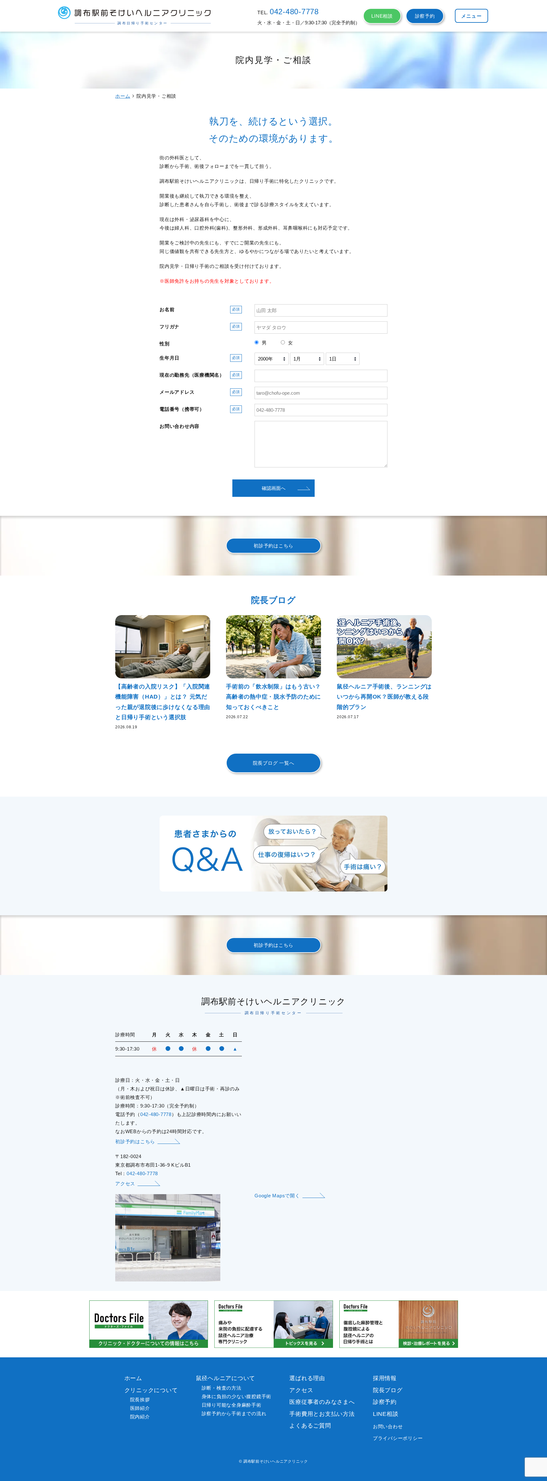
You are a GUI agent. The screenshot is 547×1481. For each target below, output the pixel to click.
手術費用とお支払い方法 (322, 1414)
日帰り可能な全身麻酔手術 (231, 1405)
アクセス (125, 1183)
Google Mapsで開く (277, 1195)
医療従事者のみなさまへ (322, 1402)
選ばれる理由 (307, 1378)
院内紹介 (140, 1416)
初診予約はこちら (273, 545)
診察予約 (425, 16)
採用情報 (385, 1378)
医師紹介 (140, 1408)
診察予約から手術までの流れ (234, 1413)
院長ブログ (388, 1390)
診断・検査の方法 (222, 1388)
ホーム (122, 96)
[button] (471, 15)
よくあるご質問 (310, 1425)
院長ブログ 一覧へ (273, 763)
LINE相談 (382, 16)
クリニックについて (151, 1390)
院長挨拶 (140, 1399)
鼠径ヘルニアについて (225, 1378)
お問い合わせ (388, 1426)
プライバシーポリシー (398, 1438)
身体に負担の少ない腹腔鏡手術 (237, 1396)
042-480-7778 (294, 11)
